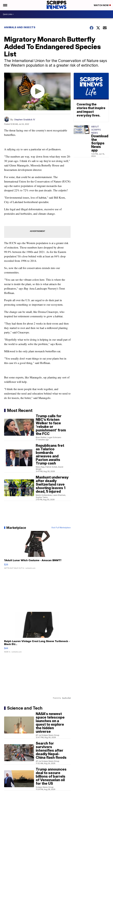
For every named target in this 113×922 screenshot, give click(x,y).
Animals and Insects (19, 27)
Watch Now (101, 5)
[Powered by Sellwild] (66, 698)
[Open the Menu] (5, 5)
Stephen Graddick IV (24, 119)
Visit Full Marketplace (61, 528)
